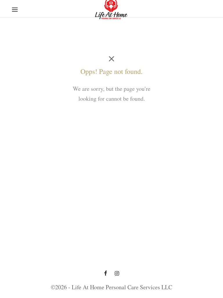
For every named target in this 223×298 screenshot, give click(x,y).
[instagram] (116, 273)
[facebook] (105, 273)
